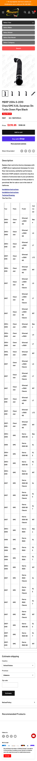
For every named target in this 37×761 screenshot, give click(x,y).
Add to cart (18, 132)
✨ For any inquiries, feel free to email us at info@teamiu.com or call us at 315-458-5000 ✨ (18, 3)
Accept (7, 756)
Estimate (8, 693)
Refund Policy (6, 702)
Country (4, 661)
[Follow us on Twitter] (7, 736)
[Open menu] (3, 12)
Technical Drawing (8, 195)
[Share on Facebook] (21, 150)
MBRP (4, 118)
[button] (33, 735)
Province (5, 671)
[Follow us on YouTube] (15, 736)
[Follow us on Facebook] (3, 736)
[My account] (29, 12)
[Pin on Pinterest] (25, 150)
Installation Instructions (10, 189)
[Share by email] (33, 150)
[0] (33, 12)
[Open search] (25, 12)
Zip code (5, 680)
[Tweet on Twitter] (29, 150)
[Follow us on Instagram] (11, 736)
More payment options (18, 144)
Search (18, 48)
